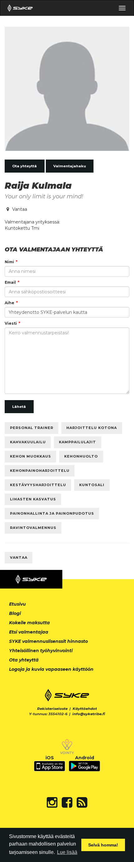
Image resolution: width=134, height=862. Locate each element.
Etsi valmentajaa (28, 632)
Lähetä (19, 406)
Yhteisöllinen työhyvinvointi (41, 650)
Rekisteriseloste (52, 708)
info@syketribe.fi (88, 714)
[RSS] (82, 802)
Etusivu (17, 604)
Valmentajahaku (69, 166)
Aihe (9, 302)
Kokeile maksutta (29, 622)
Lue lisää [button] (67, 852)
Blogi (15, 613)
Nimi (9, 262)
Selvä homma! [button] (103, 844)
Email (10, 282)
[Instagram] (52, 802)
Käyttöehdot (85, 708)
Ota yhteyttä (24, 166)
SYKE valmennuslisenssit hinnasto (48, 641)
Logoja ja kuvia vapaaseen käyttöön (51, 669)
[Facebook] (67, 802)
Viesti (11, 323)
